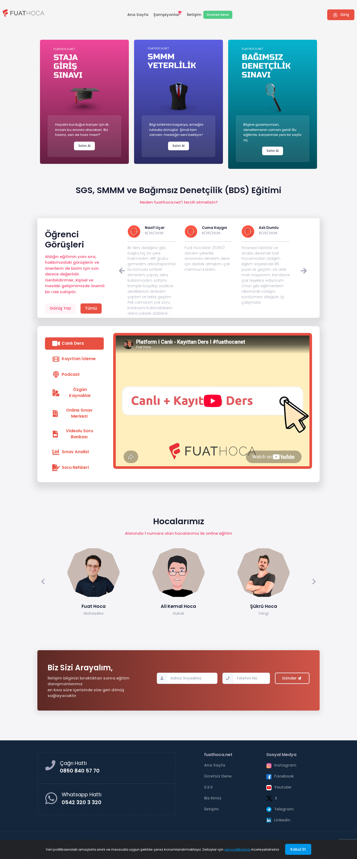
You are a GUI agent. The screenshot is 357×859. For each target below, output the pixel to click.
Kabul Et (298, 849)
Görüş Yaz (60, 308)
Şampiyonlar (166, 14)
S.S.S (208, 787)
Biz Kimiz (212, 798)
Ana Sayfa (137, 14)
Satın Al (84, 145)
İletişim (194, 14)
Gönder (290, 678)
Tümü (91, 308)
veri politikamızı (237, 849)
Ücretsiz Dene (218, 15)
